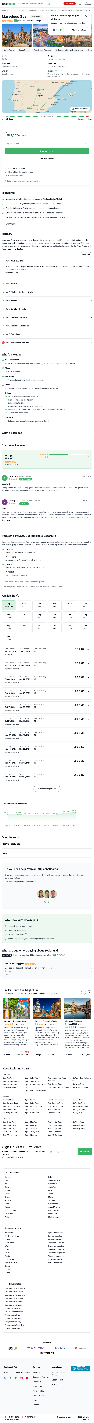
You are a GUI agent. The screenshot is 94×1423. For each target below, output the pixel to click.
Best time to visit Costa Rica (15, 1288)
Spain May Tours (54, 1113)
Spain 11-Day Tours (10, 1135)
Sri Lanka (51, 1200)
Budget (7, 1273)
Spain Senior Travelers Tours (35, 1090)
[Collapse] (91, 261)
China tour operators (55, 1263)
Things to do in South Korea (15, 1325)
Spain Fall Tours (8, 1100)
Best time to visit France (13, 1305)
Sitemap (36, 1405)
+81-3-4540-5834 (13, 1419)
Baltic (50, 1177)
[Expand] (91, 283)
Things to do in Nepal (12, 1308)
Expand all (86, 254)
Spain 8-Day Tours (9, 1122)
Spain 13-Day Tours (32, 1132)
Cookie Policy (38, 1395)
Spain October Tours (10, 1109)
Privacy (9, 564)
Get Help (47, 902)
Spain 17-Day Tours (77, 1125)
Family (7, 1256)
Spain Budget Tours (32, 1078)
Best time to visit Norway (14, 1298)
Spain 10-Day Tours (10, 1132)
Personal (9, 549)
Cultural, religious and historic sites (69, 50)
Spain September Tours (11, 1106)
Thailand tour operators (56, 1253)
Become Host (57, 1380)
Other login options (79, 30)
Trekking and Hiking (12, 1236)
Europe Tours (13, 11)
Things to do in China (12, 1315)
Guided (7, 1266)
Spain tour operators (55, 1233)
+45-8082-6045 (13, 1417)
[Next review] (92, 969)
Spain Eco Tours (8, 1078)
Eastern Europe (53, 1210)
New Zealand (53, 1204)
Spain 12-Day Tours (55, 1128)
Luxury (7, 1269)
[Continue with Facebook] (54, 30)
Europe (7, 1177)
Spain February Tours (55, 1103)
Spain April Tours (54, 1109)
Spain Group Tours (9, 1088)
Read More (6, 520)
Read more (9, 971)
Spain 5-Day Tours (32, 1122)
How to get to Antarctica (14, 1312)
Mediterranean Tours (28, 11)
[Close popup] (86, 16)
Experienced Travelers (42, 50)
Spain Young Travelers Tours (58, 1087)
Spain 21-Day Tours (77, 1128)
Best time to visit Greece (14, 1292)
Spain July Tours (31, 1100)
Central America (54, 1207)
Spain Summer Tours (10, 1103)
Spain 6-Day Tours (32, 1125)
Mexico (51, 1197)
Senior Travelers (11, 1263)
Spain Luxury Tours (77, 1084)
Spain (7, 1187)
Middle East (52, 1214)
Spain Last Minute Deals (79, 1087)
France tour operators (56, 1246)
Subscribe (84, 1151)
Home (4, 11)
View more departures (47, 789)
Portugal (8, 1200)
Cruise (7, 1239)
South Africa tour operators (58, 1249)
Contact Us (37, 1382)
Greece (7, 1197)
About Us (36, 1372)
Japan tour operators (56, 1243)
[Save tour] (6, 42)
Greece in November (12, 1328)
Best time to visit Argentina (15, 1295)
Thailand (8, 1204)
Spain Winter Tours (32, 1113)
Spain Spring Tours (32, 1103)
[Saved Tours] (80, 3)
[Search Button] (49, 4)
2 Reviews (29, 21)
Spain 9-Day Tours (9, 1125)
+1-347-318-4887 (30, 1417)
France (7, 1190)
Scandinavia (52, 1184)
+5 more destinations (47, 116)
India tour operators (55, 1239)
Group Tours (23, 50)
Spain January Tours (55, 1106)
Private (7, 1253)
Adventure (9, 1233)
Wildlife (7, 1246)
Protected (10, 572)
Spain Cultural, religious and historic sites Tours (67, 11)
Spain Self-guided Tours (11, 1081)
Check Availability (47, 151)
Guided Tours (9, 50)
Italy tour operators (55, 1236)
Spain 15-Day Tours (55, 1125)
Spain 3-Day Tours (54, 1132)
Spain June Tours (76, 1100)
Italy (6, 1180)
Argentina (8, 1207)
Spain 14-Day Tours (55, 1122)
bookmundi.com (65, 1417)
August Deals (70, 4)
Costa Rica (52, 1187)
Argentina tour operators (57, 1259)
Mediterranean (53, 1217)
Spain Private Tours (55, 1084)
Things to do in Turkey (13, 1322)
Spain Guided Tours (10, 1084)
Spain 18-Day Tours (55, 1135)
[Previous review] (2, 969)
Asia (6, 1184)
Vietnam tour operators (56, 1256)
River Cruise (9, 1243)
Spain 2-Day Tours (77, 1122)
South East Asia (54, 1180)
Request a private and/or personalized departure (25, 582)
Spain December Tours (56, 1100)
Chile (7, 1194)
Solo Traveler (10, 1259)
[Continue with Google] (61, 30)
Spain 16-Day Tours (32, 1128)
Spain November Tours (33, 1106)
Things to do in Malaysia (13, 1318)
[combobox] (34, 3)
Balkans (8, 1217)
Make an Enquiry (47, 158)
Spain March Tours (32, 1109)
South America (10, 1210)
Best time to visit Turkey (13, 1302)
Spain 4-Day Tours (32, 1135)
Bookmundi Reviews (41, 1377)
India (50, 1190)
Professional (11, 557)
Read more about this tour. (13, 249)
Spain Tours (43, 11)
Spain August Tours (10, 1113)
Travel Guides (38, 1386)
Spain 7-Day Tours (9, 1128)
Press (54, 1384)
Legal (35, 1400)
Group (7, 1249)
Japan (50, 1194)
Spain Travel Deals (32, 1081)
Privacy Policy (38, 1391)
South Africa (9, 1214)
